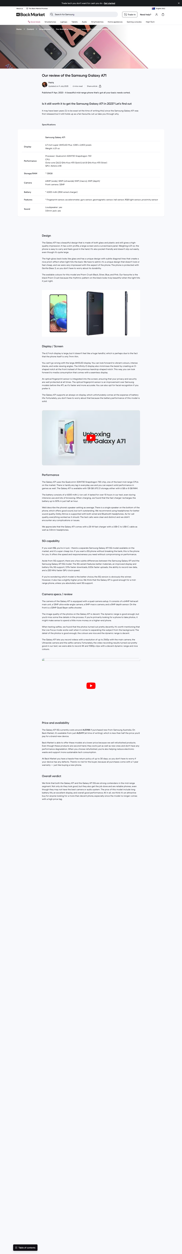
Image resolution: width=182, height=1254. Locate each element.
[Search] (52, 14)
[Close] (177, 1221)
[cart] (163, 14)
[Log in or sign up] (156, 14)
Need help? (145, 14)
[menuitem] (50, 22)
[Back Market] (30, 14)
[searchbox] (85, 14)
